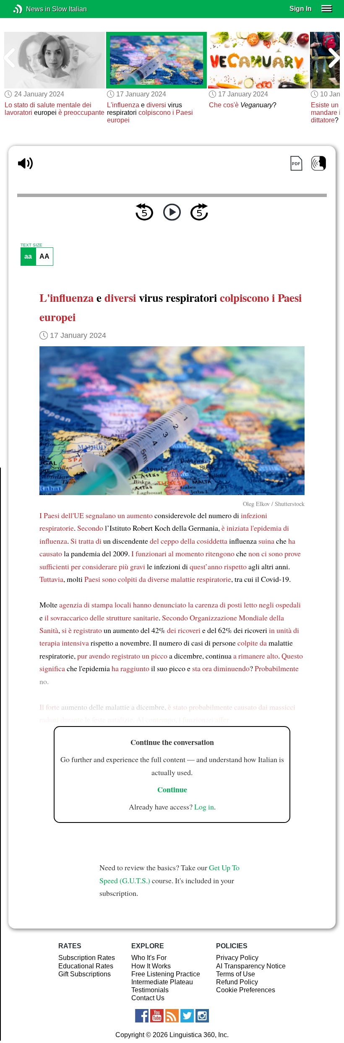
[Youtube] (157, 1015)
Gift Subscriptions (84, 974)
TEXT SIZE (31, 245)
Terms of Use (235, 974)
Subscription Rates (86, 957)
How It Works (151, 966)
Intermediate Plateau (162, 982)
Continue (172, 789)
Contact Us (147, 997)
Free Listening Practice (165, 974)
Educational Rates (85, 966)
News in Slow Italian (30, 9)
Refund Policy (237, 982)
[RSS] (172, 1015)
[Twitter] (187, 1015)
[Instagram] (202, 1015)
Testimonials (150, 990)
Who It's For (149, 957)
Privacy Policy (237, 957)
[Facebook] (142, 1015)
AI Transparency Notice (251, 966)
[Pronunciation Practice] (318, 163)
